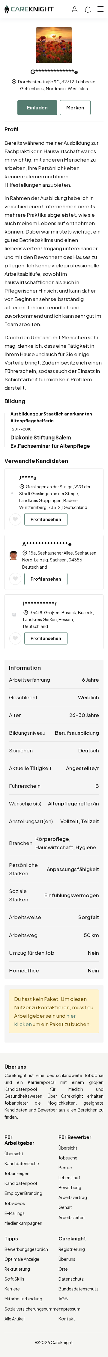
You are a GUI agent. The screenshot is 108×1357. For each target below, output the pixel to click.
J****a (28, 477)
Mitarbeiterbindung (23, 1298)
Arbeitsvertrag (72, 1197)
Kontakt (66, 1318)
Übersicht (13, 1153)
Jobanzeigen (16, 1173)
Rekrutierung (17, 1269)
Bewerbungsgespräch (26, 1249)
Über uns (66, 1259)
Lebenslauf (69, 1177)
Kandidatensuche (21, 1163)
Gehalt (65, 1207)
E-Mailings (14, 1213)
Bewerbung (69, 1187)
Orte (63, 1269)
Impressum (69, 1308)
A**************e (47, 543)
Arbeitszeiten (71, 1217)
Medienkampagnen (23, 1223)
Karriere (12, 1288)
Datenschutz (71, 1278)
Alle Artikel (14, 1318)
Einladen (37, 107)
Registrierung (71, 1249)
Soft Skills (14, 1278)
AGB (63, 1298)
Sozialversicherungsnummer (32, 1308)
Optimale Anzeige (21, 1259)
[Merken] (15, 519)
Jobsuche (67, 1157)
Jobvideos (14, 1203)
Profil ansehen (46, 519)
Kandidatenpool (20, 1183)
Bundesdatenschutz (78, 1288)
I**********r (40, 603)
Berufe (65, 1167)
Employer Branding (23, 1193)
